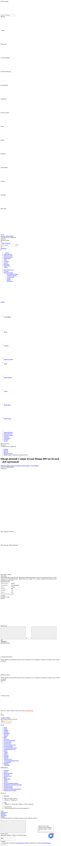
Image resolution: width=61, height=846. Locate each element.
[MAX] (3, 816)
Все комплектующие (12, 274)
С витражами (7, 762)
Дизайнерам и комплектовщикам (13, 784)
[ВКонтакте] (4, 812)
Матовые (6, 763)
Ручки (8, 278)
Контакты (6, 264)
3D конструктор (8, 257)
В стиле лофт (7, 743)
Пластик (6, 734)
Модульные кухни (9, 269)
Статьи (6, 781)
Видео (5, 777)
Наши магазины (8, 773)
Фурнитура (10, 281)
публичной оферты (46, 843)
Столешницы (10, 277)
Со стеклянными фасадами (11, 760)
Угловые (6, 732)
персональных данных (22, 843)
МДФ (5, 727)
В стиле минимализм (9, 740)
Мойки (9, 280)
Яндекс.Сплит (8, 776)
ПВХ (5, 737)
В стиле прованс (8, 746)
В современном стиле (10, 749)
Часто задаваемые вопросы (11, 783)
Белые (5, 750)
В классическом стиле (10, 745)
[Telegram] (4, 815)
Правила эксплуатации (10, 790)
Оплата (6, 262)
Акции (6, 267)
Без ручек (6, 739)
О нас (5, 260)
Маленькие (7, 733)
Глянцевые (7, 765)
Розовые (6, 757)
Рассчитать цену (8, 255)
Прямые (6, 730)
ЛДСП (5, 729)
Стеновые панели (12, 275)
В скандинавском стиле (10, 747)
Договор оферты (8, 787)
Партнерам (7, 265)
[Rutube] (3, 814)
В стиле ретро (7, 742)
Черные (6, 752)
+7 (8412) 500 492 (5, 717)
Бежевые (6, 755)
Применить (4, 641)
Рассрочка (6, 774)
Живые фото (7, 258)
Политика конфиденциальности (12, 789)
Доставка (6, 261)
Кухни (7, 252)
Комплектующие (8, 272)
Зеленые (6, 756)
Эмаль (5, 736)
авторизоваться (29, 710)
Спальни (6, 271)
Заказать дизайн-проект (7, 236)
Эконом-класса (8, 759)
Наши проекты (8, 254)
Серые (5, 753)
